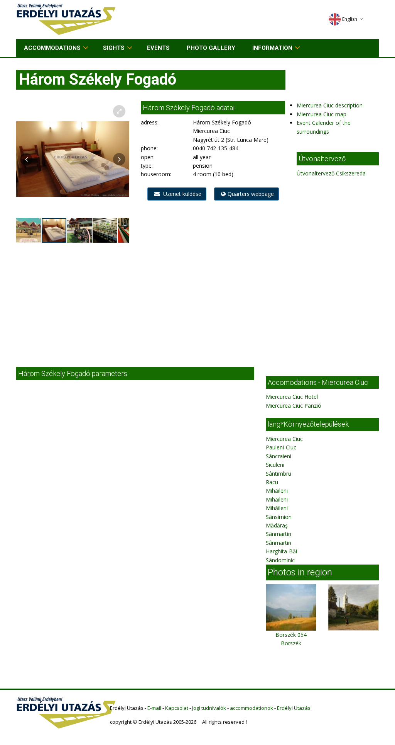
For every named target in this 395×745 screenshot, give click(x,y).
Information (272, 47)
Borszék (291, 643)
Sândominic (280, 560)
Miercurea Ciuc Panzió (293, 405)
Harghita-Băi (281, 551)
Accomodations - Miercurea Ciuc (318, 382)
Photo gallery (211, 47)
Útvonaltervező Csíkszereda (331, 173)
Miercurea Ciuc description (330, 105)
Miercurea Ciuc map (321, 114)
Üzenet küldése (181, 193)
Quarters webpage (251, 193)
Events (158, 47)
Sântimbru (278, 473)
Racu (272, 482)
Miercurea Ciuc (284, 438)
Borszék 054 (291, 634)
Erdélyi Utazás (294, 707)
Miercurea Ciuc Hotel (292, 396)
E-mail (154, 707)
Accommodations (52, 47)
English (349, 19)
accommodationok (251, 707)
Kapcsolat (176, 707)
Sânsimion (279, 516)
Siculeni (275, 464)
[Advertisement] (197, 301)
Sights (114, 47)
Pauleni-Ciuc (281, 447)
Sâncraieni (278, 456)
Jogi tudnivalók (209, 707)
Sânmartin (278, 533)
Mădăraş (277, 525)
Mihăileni (277, 490)
